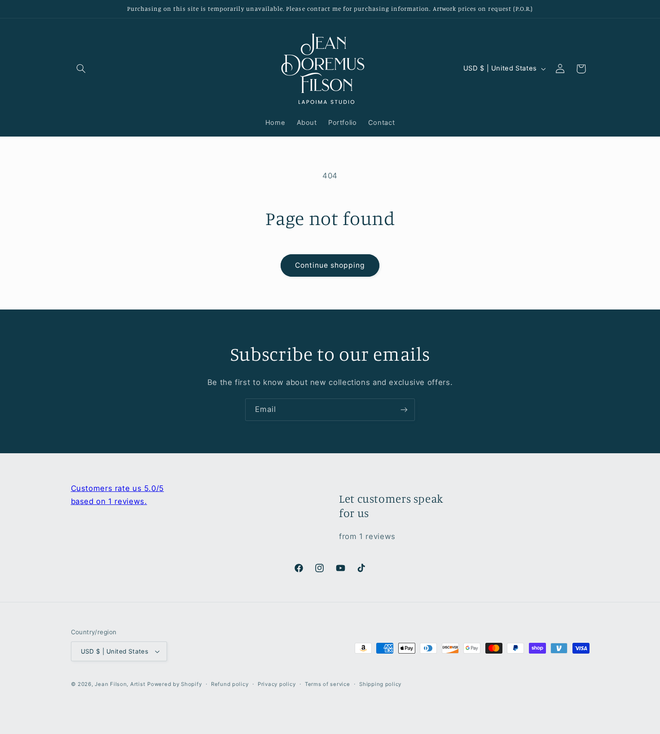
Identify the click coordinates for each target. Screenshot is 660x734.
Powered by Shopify (174, 684)
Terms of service (327, 684)
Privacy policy (276, 684)
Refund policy (230, 684)
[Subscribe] (404, 409)
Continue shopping (330, 265)
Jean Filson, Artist (120, 684)
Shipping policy (380, 684)
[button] (81, 68)
